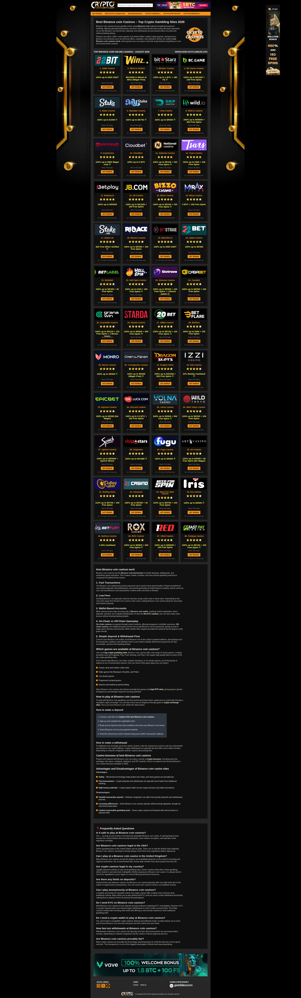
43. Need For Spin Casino (165, 493)
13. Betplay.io (107, 195)
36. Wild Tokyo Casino (194, 407)
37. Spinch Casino (107, 450)
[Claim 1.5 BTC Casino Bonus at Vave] (150, 965)
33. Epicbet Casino (107, 407)
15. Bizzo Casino (165, 195)
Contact (136, 985)
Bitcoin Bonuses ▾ (135, 13)
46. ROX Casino (136, 536)
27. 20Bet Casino (165, 323)
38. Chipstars (136, 450)
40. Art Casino (194, 450)
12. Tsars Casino (194, 153)
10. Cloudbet (136, 153)
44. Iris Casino (194, 492)
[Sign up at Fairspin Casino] (273, 75)
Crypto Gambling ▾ (152, 13)
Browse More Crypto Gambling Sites (191, 52)
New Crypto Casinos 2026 (115, 13)
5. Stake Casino (107, 111)
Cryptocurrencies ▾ (192, 13)
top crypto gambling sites (116, 653)
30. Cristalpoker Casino (136, 365)
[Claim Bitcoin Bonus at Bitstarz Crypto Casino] (183, 8)
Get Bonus (107, 87)
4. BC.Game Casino (194, 68)
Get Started (97, 13)
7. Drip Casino (165, 111)
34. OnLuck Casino (136, 407)
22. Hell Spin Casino (136, 280)
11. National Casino (165, 153)
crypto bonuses (154, 759)
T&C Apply (104, 90)
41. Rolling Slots (107, 492)
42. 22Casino (136, 492)
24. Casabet (194, 280)
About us (143, 985)
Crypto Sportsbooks (171, 13)
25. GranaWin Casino (107, 323)
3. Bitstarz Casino (165, 68)
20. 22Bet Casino (194, 238)
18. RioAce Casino (136, 238)
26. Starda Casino (136, 323)
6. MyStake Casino (136, 111)
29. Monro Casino (107, 365)
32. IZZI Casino (194, 365)
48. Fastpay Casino (194, 536)
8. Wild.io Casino (194, 111)
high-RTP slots (156, 689)
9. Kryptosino (107, 153)
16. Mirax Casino (194, 195)
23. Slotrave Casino (165, 280)
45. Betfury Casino (107, 536)
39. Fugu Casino (165, 450)
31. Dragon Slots (165, 365)
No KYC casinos (151, 614)
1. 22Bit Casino (107, 68)
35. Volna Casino (165, 407)
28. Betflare (194, 323)
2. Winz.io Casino (136, 68)
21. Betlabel (107, 280)
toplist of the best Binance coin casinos (136, 717)
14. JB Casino (136, 195)
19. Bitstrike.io (165, 238)
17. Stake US (107, 238)
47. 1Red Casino (165, 536)
